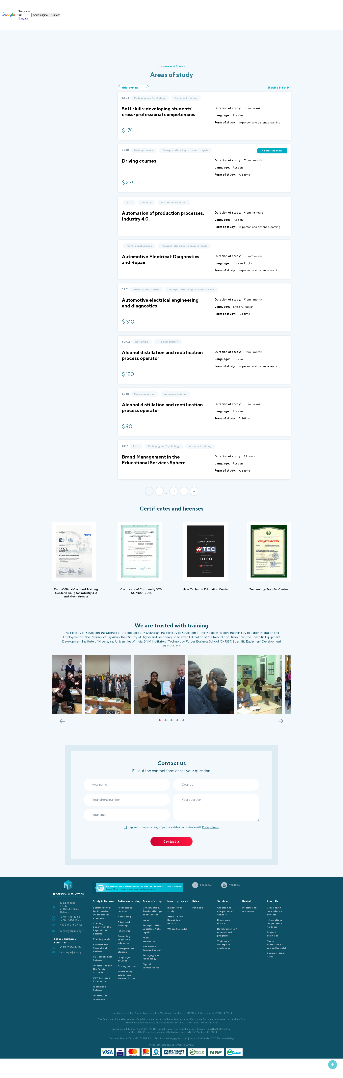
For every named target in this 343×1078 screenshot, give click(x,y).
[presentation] (62, 721)
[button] (160, 720)
